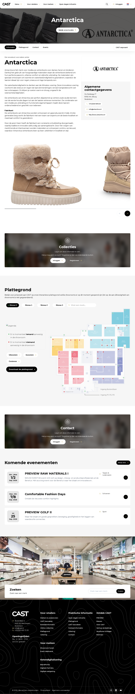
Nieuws (99, 621)
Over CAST (100, 625)
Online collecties (46, 628)
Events (45, 47)
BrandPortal (45, 665)
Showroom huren (47, 648)
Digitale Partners (46, 668)
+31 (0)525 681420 (95, 104)
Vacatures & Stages (103, 631)
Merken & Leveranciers (49, 618)
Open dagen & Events (76, 618)
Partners (99, 635)
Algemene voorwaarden (61, 690)
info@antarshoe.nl (95, 109)
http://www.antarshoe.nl (97, 115)
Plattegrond (23, 47)
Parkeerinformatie (47, 625)
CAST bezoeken (46, 621)
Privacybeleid (45, 690)
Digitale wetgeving (47, 671)
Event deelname (46, 651)
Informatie (10, 47)
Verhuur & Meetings (104, 628)
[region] (67, 174)
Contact (35, 47)
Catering (43, 635)
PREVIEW (100, 618)
